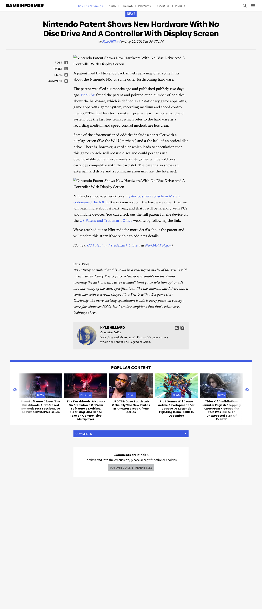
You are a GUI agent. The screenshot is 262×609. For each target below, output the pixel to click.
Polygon (166, 245)
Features (163, 5)
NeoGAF (88, 95)
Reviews (127, 5)
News (112, 5)
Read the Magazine (90, 5)
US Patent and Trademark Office (106, 221)
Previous (15, 390)
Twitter (182, 328)
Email (177, 328)
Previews (144, 5)
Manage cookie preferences (131, 468)
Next (247, 390)
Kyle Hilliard (111, 42)
